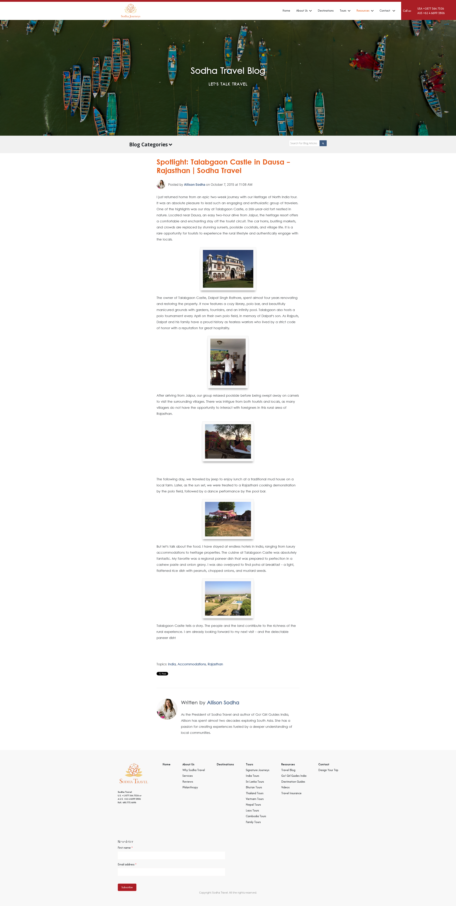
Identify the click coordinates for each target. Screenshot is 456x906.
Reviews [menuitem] (187, 781)
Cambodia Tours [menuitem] (256, 816)
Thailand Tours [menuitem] (254, 793)
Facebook (292, 742)
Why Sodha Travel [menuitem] (193, 770)
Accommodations (192, 664)
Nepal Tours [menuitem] (253, 804)
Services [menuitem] (187, 776)
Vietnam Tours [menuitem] (255, 799)
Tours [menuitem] (343, 11)
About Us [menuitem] (302, 11)
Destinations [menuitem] (326, 11)
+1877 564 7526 (433, 8)
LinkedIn (297, 742)
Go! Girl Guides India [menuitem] (293, 776)
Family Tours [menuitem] (253, 822)
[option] (228, 78)
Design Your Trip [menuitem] (328, 770)
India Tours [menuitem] (252, 776)
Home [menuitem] (286, 11)
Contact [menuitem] (385, 11)
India (172, 664)
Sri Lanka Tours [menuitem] (255, 781)
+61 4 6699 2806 (434, 13)
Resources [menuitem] (362, 11)
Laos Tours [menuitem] (252, 810)
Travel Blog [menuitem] (288, 770)
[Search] (323, 143)
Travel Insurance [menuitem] (291, 793)
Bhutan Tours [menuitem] (254, 787)
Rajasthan (215, 664)
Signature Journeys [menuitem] (257, 770)
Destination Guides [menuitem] (293, 781)
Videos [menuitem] (285, 787)
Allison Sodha (194, 184)
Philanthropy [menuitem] (190, 787)
